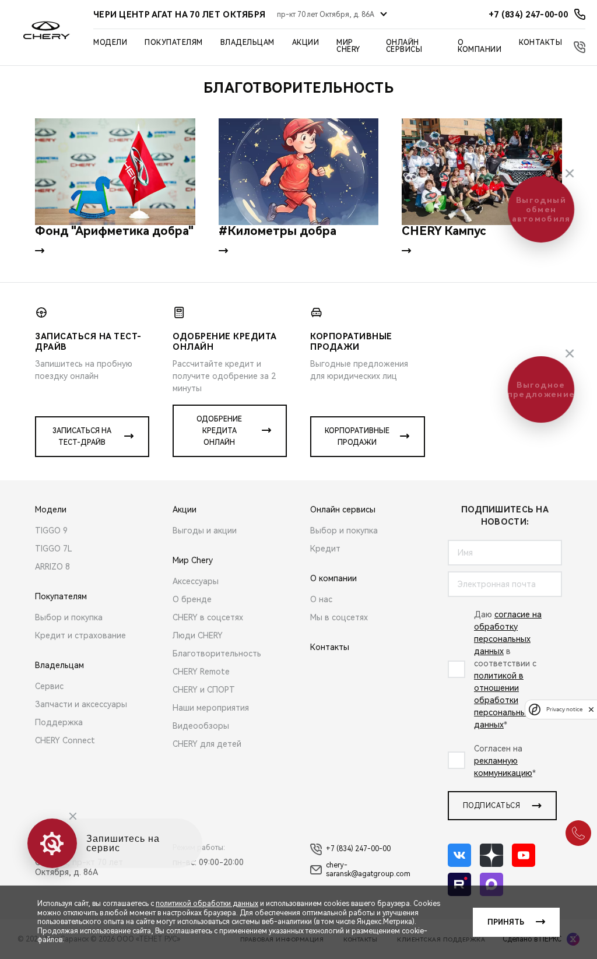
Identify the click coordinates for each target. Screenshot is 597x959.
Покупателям (174, 42)
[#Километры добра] (299, 171)
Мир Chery (348, 46)
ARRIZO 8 (52, 566)
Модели (110, 42)
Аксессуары (196, 581)
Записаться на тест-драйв (81, 437)
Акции (305, 42)
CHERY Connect (65, 740)
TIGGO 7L (53, 548)
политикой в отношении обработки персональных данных (502, 700)
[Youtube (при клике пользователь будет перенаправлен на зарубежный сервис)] (523, 855)
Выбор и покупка (69, 617)
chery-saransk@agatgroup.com (368, 870)
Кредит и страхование (80, 635)
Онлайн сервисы (404, 46)
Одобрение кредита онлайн (219, 431)
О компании (479, 46)
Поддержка (59, 722)
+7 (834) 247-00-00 (358, 849)
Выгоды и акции (205, 530)
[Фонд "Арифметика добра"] (115, 171)
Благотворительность (217, 653)
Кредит (325, 548)
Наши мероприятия (211, 707)
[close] (591, 709)
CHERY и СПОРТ (204, 689)
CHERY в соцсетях (208, 617)
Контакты (540, 42)
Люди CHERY (198, 635)
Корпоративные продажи (357, 437)
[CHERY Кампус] (482, 171)
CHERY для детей (207, 744)
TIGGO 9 (51, 530)
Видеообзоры (201, 725)
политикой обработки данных (207, 904)
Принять (505, 922)
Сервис (49, 686)
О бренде (192, 599)
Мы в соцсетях (339, 617)
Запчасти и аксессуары (81, 704)
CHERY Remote (201, 671)
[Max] (491, 884)
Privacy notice (564, 709)
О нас (321, 599)
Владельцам (247, 42)
